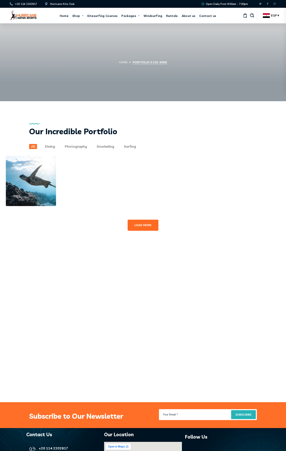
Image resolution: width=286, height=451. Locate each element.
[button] (252, 15)
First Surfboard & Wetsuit (86, 164)
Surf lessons (254, 159)
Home (123, 62)
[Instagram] (274, 4)
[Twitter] (260, 4)
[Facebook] (267, 4)
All (33, 146)
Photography (76, 146)
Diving (50, 146)
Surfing (130, 146)
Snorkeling (105, 146)
